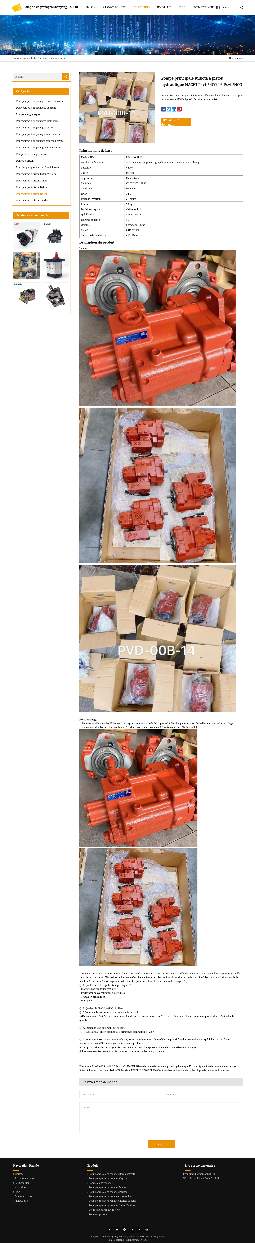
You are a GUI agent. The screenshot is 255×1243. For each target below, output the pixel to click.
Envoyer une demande (170, 122)
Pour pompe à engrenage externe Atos (38, 134)
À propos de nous (114, 7)
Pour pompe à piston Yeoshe (32, 200)
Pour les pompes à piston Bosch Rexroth (38, 167)
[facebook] (110, 1230)
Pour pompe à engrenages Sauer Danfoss (39, 147)
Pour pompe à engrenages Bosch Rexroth (39, 101)
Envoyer (161, 1144)
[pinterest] (125, 1230)
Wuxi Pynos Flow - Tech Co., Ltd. (201, 1178)
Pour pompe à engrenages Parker (35, 127)
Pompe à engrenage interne (32, 154)
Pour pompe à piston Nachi (52, 58)
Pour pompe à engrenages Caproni (36, 107)
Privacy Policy (158, 1236)
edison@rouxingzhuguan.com (131, 1239)
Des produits (141, 7)
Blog (182, 7)
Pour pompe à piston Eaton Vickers (36, 174)
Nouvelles (164, 7)
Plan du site (21, 1200)
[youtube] (147, 1230)
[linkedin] (132, 1230)
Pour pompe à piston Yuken (31, 180)
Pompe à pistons (25, 160)
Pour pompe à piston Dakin (31, 187)
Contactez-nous (203, 7)
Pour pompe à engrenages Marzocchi (37, 121)
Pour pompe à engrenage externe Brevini (39, 140)
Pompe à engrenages (28, 114)
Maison (90, 7)
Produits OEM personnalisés (199, 1174)
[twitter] (117, 1230)
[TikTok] (139, 1230)
